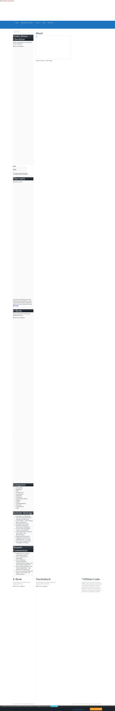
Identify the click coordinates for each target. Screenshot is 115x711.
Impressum (74, 704)
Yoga (17, 508)
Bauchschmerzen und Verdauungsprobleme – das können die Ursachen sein (24, 568)
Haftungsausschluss (96, 704)
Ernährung (19, 497)
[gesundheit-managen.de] (57, 10)
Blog (44, 22)
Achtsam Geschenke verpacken (23, 554)
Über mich (50, 22)
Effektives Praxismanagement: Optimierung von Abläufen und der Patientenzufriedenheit (24, 562)
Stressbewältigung (21, 503)
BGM (17, 491)
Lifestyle (18, 500)
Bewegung (19, 489)
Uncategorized (20, 506)
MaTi (17, 560)
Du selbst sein (20, 492)
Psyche (18, 502)
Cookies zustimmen (96, 709)
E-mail (14, 169)
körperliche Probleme (21, 499)
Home (16, 22)
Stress (38, 22)
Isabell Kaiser (19, 553)
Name (14, 166)
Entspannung (19, 494)
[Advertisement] (23, 458)
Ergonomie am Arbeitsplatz (22, 557)
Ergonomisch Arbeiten (27, 22)
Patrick (18, 571)
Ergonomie (19, 495)
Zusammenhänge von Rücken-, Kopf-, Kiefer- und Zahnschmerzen (24, 572)
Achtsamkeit (19, 488)
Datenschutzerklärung (84, 704)
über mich (15, 305)
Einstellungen (54, 706)
